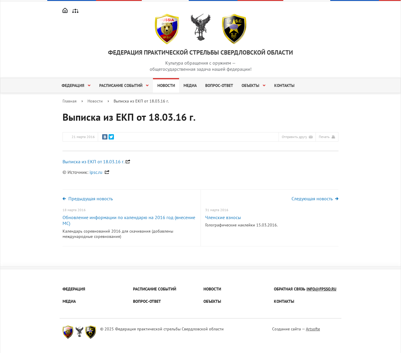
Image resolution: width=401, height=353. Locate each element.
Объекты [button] (251, 85)
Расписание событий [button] (121, 85)
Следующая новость (312, 198)
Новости (166, 85)
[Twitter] (111, 136)
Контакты (284, 85)
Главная (70, 101)
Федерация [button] (73, 85)
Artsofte (313, 329)
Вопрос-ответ (219, 85)
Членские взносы (223, 217)
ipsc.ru (97, 172)
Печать (324, 137)
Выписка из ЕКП (93, 161)
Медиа (190, 85)
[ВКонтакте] (104, 136)
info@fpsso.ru (321, 289)
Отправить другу (294, 137)
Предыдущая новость (90, 198)
